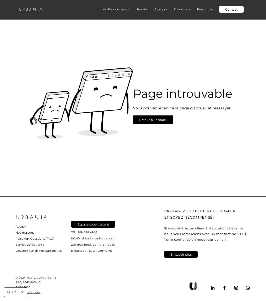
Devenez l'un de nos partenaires (39, 251)
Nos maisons (25, 232)
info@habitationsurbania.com (92, 238)
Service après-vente (30, 244)
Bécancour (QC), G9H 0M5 (91, 251)
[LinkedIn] (212, 287)
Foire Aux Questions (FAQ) (35, 238)
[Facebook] (224, 287)
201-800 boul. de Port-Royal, (93, 244)
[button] (182, 9)
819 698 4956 (87, 232)
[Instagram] (236, 287)
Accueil (21, 226)
